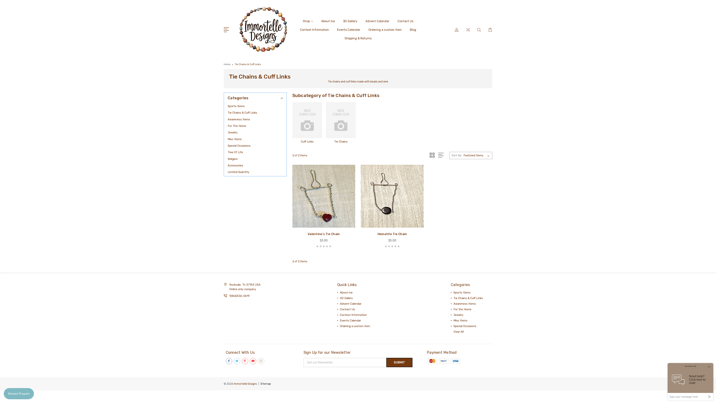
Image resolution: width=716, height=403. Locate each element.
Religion (233, 159)
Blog (413, 30)
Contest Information (314, 30)
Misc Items (235, 139)
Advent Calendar (377, 21)
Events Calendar (348, 30)
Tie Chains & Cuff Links (242, 112)
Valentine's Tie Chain (324, 234)
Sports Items (236, 106)
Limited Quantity (238, 172)
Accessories (235, 165)
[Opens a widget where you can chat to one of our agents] (690, 382)
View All (458, 331)
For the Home (237, 126)
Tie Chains (341, 141)
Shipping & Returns (358, 38)
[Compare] (468, 32)
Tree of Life (235, 152)
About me (328, 21)
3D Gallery (350, 21)
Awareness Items (239, 119)
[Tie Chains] (341, 120)
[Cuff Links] (307, 120)
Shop (306, 21)
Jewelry (233, 132)
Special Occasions (239, 145)
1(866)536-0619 (239, 296)
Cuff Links (307, 141)
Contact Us (405, 21)
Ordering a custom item (385, 30)
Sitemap (265, 383)
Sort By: (457, 155)
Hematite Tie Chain (392, 234)
